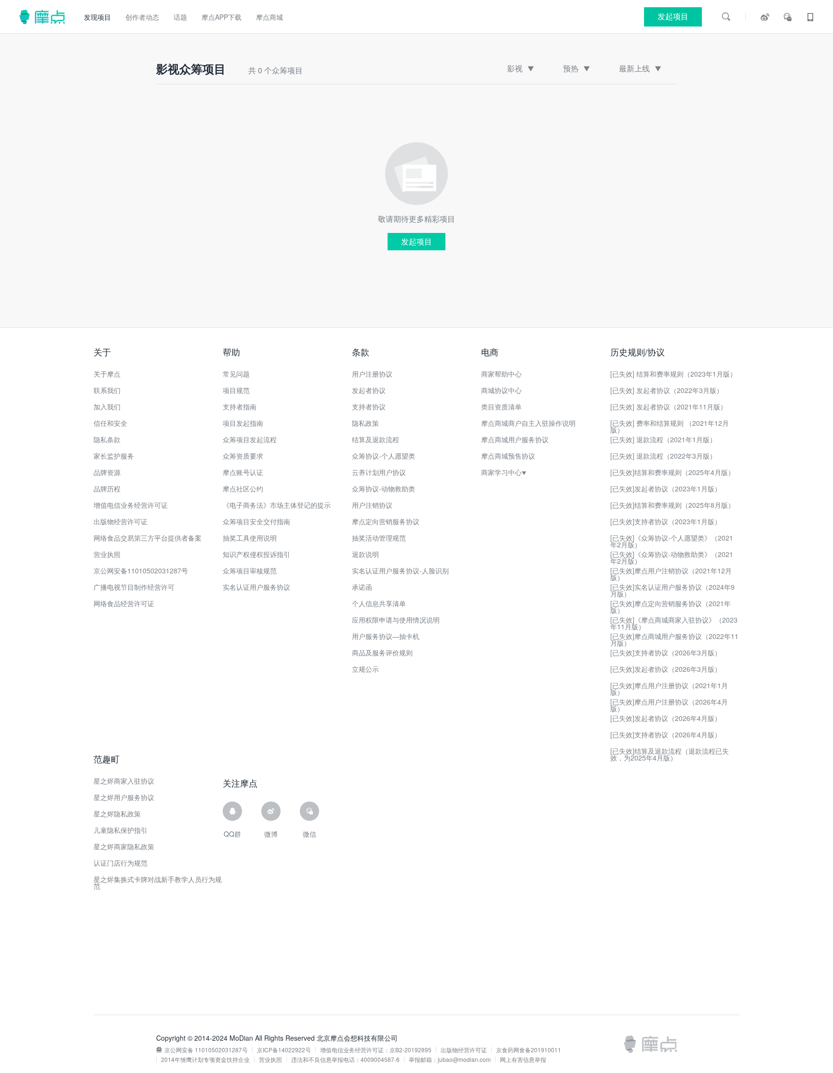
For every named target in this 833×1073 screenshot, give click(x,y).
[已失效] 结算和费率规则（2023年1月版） (673, 374)
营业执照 (107, 554)
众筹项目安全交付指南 (256, 521)
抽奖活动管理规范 (379, 538)
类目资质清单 (501, 406)
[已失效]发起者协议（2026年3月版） (665, 669)
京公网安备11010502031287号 (141, 570)
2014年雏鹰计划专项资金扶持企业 (205, 1059)
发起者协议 (369, 390)
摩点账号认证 (243, 472)
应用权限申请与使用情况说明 (396, 620)
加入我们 (107, 406)
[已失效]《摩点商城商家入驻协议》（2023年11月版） (674, 623)
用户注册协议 (372, 374)
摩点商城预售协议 (508, 456)
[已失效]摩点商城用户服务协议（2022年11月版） (674, 639)
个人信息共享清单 (379, 603)
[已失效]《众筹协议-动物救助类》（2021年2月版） (671, 557)
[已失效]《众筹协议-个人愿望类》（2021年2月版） (671, 541)
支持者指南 (239, 406)
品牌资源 (107, 472)
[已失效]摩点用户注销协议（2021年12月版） (671, 574)
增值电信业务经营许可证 (131, 505)
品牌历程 (107, 488)
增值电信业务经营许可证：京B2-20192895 (375, 1050)
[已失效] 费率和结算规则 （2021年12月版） (669, 426)
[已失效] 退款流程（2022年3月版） (663, 456)
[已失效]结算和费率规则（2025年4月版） (672, 472)
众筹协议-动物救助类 (383, 488)
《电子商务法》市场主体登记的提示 (277, 505)
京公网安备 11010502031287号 (206, 1050)
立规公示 (365, 669)
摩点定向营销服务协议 (385, 521)
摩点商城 (269, 17)
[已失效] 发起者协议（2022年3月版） (666, 390)
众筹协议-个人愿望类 (383, 456)
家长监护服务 (114, 456)
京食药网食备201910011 (528, 1050)
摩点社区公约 (243, 488)
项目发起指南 (243, 423)
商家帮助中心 (501, 374)
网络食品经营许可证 (124, 603)
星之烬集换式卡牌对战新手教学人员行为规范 (158, 882)
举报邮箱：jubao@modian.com (450, 1059)
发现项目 (97, 17)
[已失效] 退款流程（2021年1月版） (663, 439)
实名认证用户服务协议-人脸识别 (400, 570)
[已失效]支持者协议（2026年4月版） (665, 734)
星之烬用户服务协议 (124, 797)
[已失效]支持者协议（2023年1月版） (665, 521)
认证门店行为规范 (121, 863)
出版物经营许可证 (121, 521)
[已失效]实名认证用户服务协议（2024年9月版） (672, 590)
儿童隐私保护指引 (121, 830)
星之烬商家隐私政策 (124, 846)
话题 (180, 17)
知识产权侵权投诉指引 (256, 554)
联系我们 (107, 390)
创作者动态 (142, 17)
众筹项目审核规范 (250, 570)
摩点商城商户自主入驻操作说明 (528, 423)
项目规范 (236, 390)
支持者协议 (369, 406)
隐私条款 (107, 439)
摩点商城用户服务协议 (515, 439)
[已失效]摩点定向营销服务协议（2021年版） (670, 606)
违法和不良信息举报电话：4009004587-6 (345, 1059)
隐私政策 (365, 423)
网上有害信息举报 (523, 1059)
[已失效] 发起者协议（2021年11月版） (668, 406)
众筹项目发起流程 (250, 439)
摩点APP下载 (222, 17)
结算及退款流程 (375, 439)
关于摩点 (107, 374)
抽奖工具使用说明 (250, 538)
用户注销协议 (372, 505)
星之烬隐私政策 (117, 813)
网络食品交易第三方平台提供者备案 (148, 538)
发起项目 (416, 241)
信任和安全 (110, 423)
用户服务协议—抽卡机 (385, 636)
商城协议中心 (501, 390)
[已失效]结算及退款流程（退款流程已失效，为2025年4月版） (669, 754)
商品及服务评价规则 (382, 652)
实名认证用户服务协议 (256, 587)
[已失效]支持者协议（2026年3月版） (665, 652)
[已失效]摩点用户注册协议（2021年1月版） (669, 688)
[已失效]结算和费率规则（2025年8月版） (672, 505)
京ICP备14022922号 (284, 1050)
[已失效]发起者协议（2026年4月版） (665, 718)
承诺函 (362, 587)
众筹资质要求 (243, 456)
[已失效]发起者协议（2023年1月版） (665, 488)
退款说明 (365, 554)
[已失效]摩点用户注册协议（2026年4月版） (669, 705)
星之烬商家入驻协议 (124, 781)
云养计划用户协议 (379, 472)
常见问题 (236, 374)
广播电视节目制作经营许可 (134, 587)
